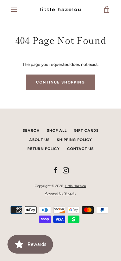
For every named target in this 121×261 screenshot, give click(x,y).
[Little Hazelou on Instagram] (66, 170)
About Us (39, 140)
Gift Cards (86, 130)
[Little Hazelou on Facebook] (55, 170)
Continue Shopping (60, 82)
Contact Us (80, 149)
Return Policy (43, 149)
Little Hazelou (75, 186)
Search (31, 130)
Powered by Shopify (60, 193)
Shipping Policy (74, 140)
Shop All (57, 130)
